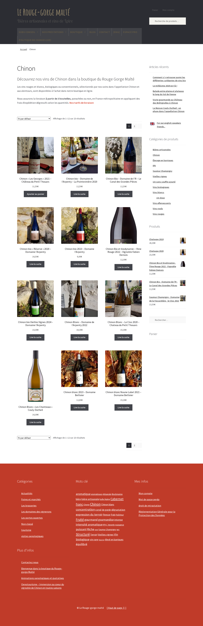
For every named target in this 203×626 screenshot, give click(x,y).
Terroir (93, 534)
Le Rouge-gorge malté (43, 12)
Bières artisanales (162, 149)
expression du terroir (89, 514)
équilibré (81, 544)
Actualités (26, 493)
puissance (119, 524)
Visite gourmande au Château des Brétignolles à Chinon (167, 101)
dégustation (118, 509)
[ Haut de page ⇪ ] (116, 607)
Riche (90, 529)
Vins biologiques (161, 187)
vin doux (160, 197)
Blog (92, 32)
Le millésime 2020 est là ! (165, 85)
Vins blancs (158, 192)
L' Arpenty (110, 524)
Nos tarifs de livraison (81, 102)
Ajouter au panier (35, 194)
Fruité (80, 519)
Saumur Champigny (162, 171)
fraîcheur (120, 514)
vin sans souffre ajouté (164, 181)
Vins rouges (158, 214)
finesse (106, 514)
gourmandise (106, 519)
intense (118, 519)
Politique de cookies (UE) (35, 40)
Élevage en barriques (163, 160)
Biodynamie (117, 494)
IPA (154, 165)
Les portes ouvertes (32, 517)
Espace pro (130, 32)
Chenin (86, 504)
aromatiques (96, 494)
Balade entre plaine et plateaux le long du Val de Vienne (168, 93)
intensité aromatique (89, 524)
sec (118, 529)
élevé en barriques (114, 539)
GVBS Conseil (27, 32)
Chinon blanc (107, 504)
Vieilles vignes (160, 176)
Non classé (27, 524)
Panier (155, 10)
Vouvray (102, 540)
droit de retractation (150, 505)
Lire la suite (79, 194)
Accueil (23, 49)
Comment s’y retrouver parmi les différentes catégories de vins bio (169, 79)
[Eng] (116, 32)
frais (113, 514)
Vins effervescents (162, 203)
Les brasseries (28, 505)
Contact (104, 32)
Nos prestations (52, 32)
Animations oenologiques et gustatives (42, 578)
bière (78, 499)
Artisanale (107, 494)
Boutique (76, 32)
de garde (106, 509)
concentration (85, 509)
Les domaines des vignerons (36, 511)
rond (96, 530)
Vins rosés (158, 208)
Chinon (156, 155)
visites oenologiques (32, 536)
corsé (98, 509)
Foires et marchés (31, 499)
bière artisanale (90, 499)
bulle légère (105, 499)
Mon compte (168, 10)
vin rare (94, 539)
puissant (81, 529)
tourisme (26, 530)
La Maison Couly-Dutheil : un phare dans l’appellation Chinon (168, 110)
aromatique (83, 494)
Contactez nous (29, 562)
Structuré (83, 534)
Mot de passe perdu (149, 499)
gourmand (91, 519)
